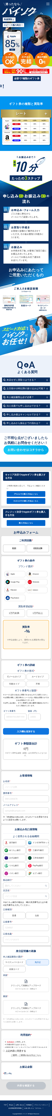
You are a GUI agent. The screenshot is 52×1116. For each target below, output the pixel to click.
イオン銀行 (14, 873)
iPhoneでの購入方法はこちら (26, 494)
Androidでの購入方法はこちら (26, 501)
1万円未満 (14, 613)
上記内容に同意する (16, 1051)
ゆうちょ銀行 (15, 850)
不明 (38, 684)
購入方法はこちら (26, 523)
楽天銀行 (13, 843)
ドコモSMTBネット (41, 843)
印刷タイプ (14, 684)
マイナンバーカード (14, 962)
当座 (37, 915)
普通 (14, 915)
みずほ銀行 (14, 858)
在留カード (14, 969)
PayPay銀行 (38, 866)
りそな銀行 (14, 866)
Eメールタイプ (14, 677)
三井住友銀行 (38, 858)
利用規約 (10, 1042)
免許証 (38, 962)
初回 (14, 548)
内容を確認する (26, 1085)
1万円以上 (38, 613)
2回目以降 (37, 548)
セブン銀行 (37, 873)
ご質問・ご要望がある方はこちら (26, 1055)
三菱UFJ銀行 (38, 850)
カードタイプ (38, 677)
